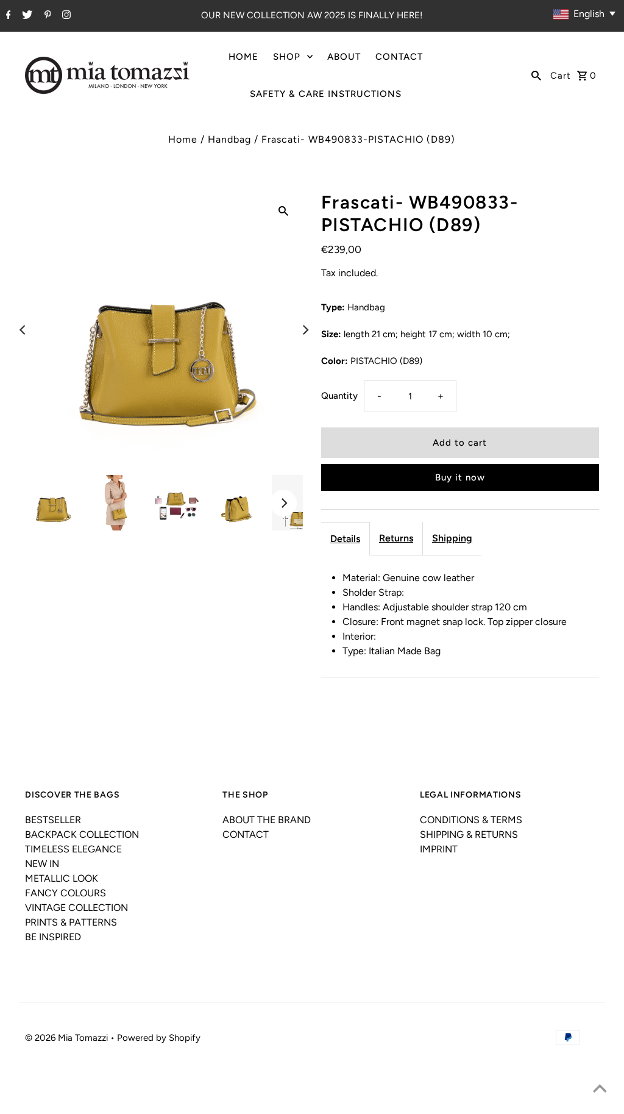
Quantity (339, 395)
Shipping (452, 538)
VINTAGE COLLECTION (76, 907)
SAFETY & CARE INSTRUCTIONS (326, 93)
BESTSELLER (53, 820)
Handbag (229, 139)
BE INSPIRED (53, 937)
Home (182, 139)
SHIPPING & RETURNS (469, 834)
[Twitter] (25, 16)
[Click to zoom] (283, 210)
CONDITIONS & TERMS (471, 820)
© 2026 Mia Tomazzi (67, 1037)
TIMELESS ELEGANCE (73, 849)
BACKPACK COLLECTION (82, 834)
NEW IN (42, 863)
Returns (396, 538)
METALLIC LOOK (61, 878)
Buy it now (460, 477)
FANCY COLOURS (65, 893)
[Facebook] (7, 16)
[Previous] (23, 329)
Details (345, 539)
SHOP (286, 56)
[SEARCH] (536, 75)
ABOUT (344, 56)
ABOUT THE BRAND (266, 820)
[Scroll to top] (599, 1089)
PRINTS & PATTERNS (71, 922)
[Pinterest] (46, 16)
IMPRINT (439, 849)
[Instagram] (65, 16)
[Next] (304, 329)
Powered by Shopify (158, 1037)
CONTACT (399, 56)
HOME (243, 56)
